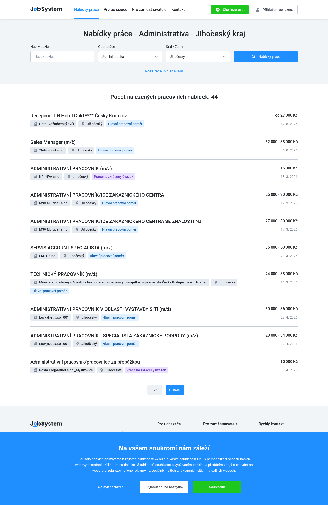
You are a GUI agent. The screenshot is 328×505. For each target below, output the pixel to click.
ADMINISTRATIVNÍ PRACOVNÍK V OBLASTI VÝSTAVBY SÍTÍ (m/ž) (100, 309)
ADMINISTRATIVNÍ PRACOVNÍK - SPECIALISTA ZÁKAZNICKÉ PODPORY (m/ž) (114, 335)
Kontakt (178, 9)
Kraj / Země (174, 46)
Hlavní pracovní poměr (125, 124)
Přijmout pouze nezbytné (164, 487)
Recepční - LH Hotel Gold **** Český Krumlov (78, 116)
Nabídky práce (86, 9)
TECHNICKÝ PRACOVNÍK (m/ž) (63, 274)
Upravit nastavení (111, 487)
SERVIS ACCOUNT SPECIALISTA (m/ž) (71, 248)
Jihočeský (94, 124)
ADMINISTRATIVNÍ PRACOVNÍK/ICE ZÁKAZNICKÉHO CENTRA (97, 195)
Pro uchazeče (115, 9)
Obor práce (106, 46)
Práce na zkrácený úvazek (113, 177)
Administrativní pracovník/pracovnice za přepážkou (85, 362)
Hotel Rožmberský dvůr (56, 124)
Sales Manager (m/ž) (53, 142)
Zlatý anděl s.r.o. (51, 150)
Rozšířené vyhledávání (164, 71)
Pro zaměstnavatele (149, 9)
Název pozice (40, 46)
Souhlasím (217, 487)
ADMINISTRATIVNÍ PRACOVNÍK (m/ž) (71, 168)
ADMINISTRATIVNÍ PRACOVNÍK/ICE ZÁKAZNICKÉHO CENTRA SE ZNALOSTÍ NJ (115, 221)
